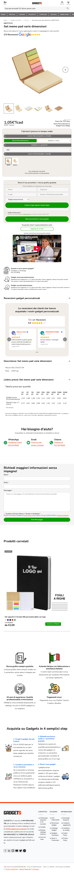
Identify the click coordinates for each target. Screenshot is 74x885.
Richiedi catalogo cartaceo (43, 832)
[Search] (67, 8)
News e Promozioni (55, 839)
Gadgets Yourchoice (55, 834)
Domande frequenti (66, 819)
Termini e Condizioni (63, 515)
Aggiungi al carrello (37, 229)
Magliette (32, 14)
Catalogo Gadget (55, 829)
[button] (9, 339)
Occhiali (53, 14)
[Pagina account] (62, 2)
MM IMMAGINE (55, 819)
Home (5, 20)
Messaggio (8, 490)
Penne (3, 14)
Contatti (42, 827)
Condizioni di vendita (66, 829)
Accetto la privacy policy (14, 212)
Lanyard (22, 14)
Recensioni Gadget (55, 824)
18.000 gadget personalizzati (15, 829)
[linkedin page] (9, 850)
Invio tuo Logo (43, 838)
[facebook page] (5, 850)
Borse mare (64, 14)
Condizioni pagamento (66, 824)
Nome (6, 475)
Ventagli (12, 14)
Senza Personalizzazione (20, 140)
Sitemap (21, 869)
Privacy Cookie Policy (12, 869)
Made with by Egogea (32, 869)
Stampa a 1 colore (53, 140)
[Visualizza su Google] (13, 333)
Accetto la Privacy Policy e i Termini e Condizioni (23, 514)
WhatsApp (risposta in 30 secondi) (43, 821)
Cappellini (43, 14)
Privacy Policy (26, 214)
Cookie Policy (65, 834)
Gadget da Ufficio (16, 20)
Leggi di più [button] (15, 344)
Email (6, 482)
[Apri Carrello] (68, 2)
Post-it (27, 20)
